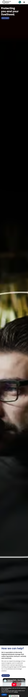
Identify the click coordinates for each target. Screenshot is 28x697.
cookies (9, 688)
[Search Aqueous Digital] (20, 2)
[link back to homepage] (7, 2)
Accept (4, 694)
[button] (24, 2)
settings (16, 692)
